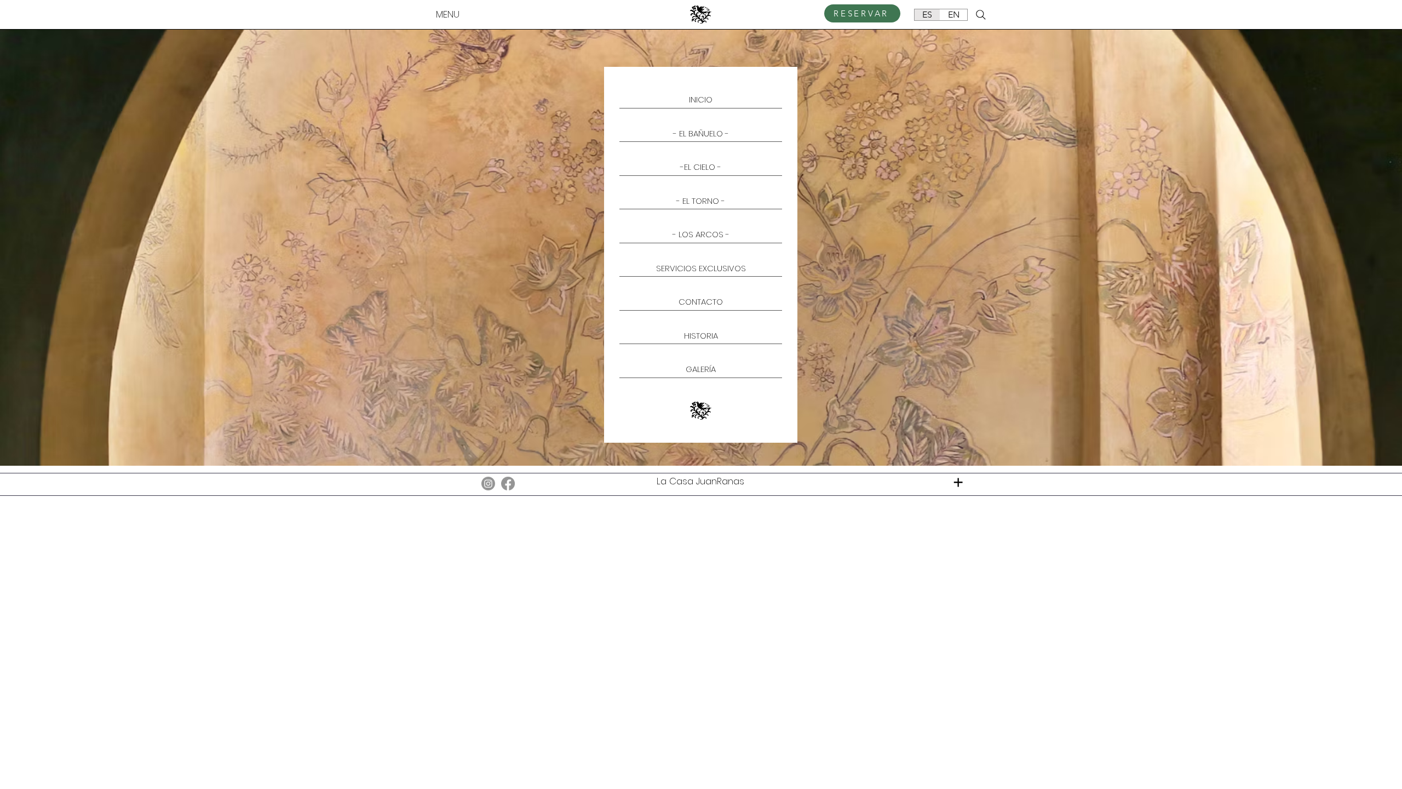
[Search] (980, 14)
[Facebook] (508, 483)
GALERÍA (701, 369)
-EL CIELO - (700, 167)
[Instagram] (488, 483)
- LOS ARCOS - (701, 234)
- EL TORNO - (700, 201)
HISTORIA (701, 335)
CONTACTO (701, 301)
